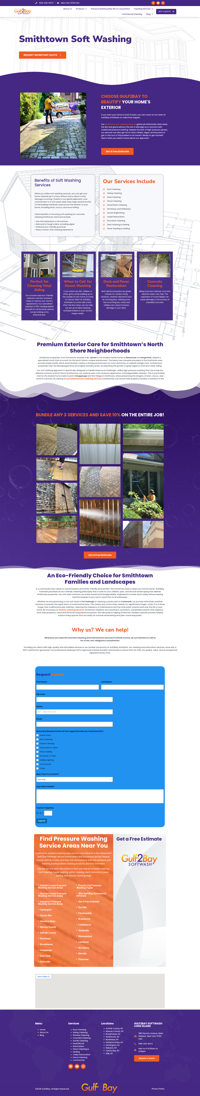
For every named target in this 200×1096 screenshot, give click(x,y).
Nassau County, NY (115, 1031)
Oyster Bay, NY (112, 1050)
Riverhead (45, 938)
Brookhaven (46, 944)
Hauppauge (46, 950)
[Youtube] (158, 3)
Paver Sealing (46, 752)
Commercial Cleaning (132, 14)
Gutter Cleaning (47, 743)
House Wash (45, 735)
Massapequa (85, 936)
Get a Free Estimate (88, 901)
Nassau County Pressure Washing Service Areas (52, 894)
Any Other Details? (45, 786)
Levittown (83, 942)
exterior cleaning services (71, 610)
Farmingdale (85, 913)
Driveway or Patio (48, 756)
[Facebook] (70, 1066)
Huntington (46, 909)
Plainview (83, 959)
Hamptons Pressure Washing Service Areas (50, 902)
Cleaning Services (142, 9)
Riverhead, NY (112, 1039)
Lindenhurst (84, 924)
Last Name (107, 682)
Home (42, 1029)
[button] (54, 887)
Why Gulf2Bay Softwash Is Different (91, 894)
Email (39, 719)
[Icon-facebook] (153, 3)
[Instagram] (163, 3)
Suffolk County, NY (114, 1028)
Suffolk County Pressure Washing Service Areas (52, 886)
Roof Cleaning (46, 739)
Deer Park (45, 955)
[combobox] (39, 711)
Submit (41, 820)
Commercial (45, 764)
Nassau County (48, 927)
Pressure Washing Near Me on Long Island (110, 9)
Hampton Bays (47, 921)
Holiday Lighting (47, 760)
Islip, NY (109, 1053)
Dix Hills (82, 907)
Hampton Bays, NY (114, 1042)
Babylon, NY (111, 1048)
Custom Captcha (45, 808)
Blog (148, 14)
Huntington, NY (113, 1045)
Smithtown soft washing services (120, 124)
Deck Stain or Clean (49, 748)
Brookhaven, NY (113, 1034)
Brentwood (84, 919)
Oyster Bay (46, 915)
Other (42, 768)
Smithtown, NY (112, 1036)
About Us (67, 9)
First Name (42, 682)
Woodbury (83, 947)
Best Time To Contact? (48, 774)
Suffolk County (48, 932)
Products (80, 9)
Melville (82, 953)
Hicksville (45, 961)
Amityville (83, 930)
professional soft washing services (84, 378)
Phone (40, 706)
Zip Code (41, 694)
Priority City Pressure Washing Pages (89, 886)
